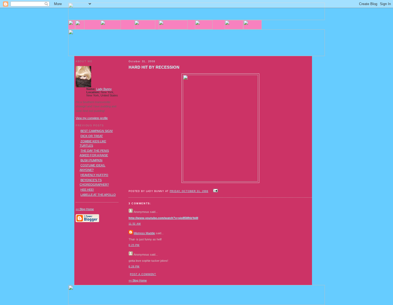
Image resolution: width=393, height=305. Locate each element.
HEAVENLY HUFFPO (94, 175)
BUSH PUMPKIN (91, 160)
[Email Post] (214, 191)
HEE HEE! (87, 189)
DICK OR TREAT (91, 136)
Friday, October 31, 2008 (189, 191)
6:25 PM (134, 245)
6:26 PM (134, 266)
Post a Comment (143, 274)
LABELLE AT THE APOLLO (98, 194)
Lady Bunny (104, 89)
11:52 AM (135, 223)
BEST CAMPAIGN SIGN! (96, 130)
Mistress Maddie (144, 233)
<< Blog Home (138, 280)
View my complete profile (92, 118)
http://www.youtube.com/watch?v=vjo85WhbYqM (163, 218)
